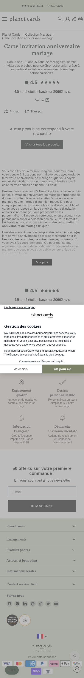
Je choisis (21, 369)
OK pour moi (63, 369)
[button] (12, 670)
